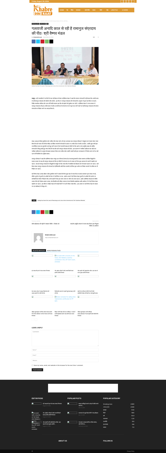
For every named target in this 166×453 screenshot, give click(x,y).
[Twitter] (127, 1)
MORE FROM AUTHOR (54, 250)
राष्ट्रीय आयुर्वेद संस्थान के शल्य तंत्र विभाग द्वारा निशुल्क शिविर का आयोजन (84, 225)
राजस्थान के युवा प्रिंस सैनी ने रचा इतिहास (88, 413)
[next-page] (36, 319)
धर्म (37, 21)
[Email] (51, 41)
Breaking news (35, 23)
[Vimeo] (130, 1)
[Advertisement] (65, 92)
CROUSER (42, 23)
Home (33, 21)
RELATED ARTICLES (39, 250)
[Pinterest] (42, 41)
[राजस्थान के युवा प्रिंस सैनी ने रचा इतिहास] (72, 415)
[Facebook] (122, 1)
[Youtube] (133, 1)
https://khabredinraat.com (51, 237)
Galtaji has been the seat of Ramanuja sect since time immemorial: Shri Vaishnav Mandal (61, 200)
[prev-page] (33, 319)
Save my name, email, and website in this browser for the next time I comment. (58, 365)
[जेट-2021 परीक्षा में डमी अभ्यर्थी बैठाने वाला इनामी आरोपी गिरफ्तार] (65, 262)
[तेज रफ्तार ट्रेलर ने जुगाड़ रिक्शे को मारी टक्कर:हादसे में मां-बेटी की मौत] (42, 282)
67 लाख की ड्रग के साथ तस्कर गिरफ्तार (41, 270)
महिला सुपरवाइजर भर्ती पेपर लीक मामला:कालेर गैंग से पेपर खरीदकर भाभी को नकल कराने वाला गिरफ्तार (42, 313)
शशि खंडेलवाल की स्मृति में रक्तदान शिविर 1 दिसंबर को (45, 224)
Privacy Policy (130, 451)
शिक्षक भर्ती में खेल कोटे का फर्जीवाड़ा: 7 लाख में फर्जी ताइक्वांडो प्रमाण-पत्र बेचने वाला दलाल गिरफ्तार (65, 313)
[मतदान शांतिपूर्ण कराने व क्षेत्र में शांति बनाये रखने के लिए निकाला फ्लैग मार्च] (72, 406)
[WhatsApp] (47, 41)
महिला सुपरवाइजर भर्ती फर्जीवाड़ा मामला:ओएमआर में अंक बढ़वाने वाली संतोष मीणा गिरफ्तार (88, 313)
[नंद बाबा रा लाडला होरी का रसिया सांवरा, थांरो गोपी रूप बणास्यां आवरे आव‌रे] (72, 424)
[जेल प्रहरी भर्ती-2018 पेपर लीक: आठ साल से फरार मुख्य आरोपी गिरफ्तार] (88, 262)
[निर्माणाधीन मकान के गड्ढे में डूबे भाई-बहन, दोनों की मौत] (65, 282)
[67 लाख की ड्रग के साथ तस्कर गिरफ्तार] (42, 262)
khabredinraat (37, 37)
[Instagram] (124, 1)
